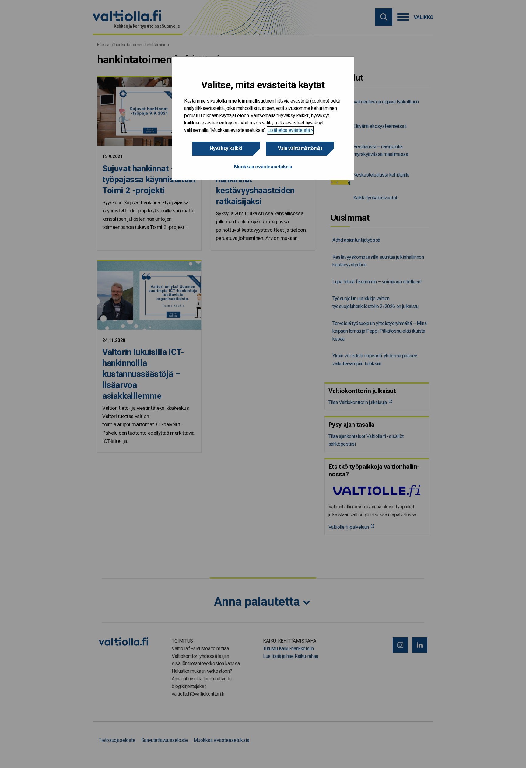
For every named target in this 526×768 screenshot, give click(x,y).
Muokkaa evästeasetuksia (263, 167)
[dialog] (263, 118)
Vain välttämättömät (300, 148)
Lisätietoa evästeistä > (290, 130)
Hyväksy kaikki (226, 148)
